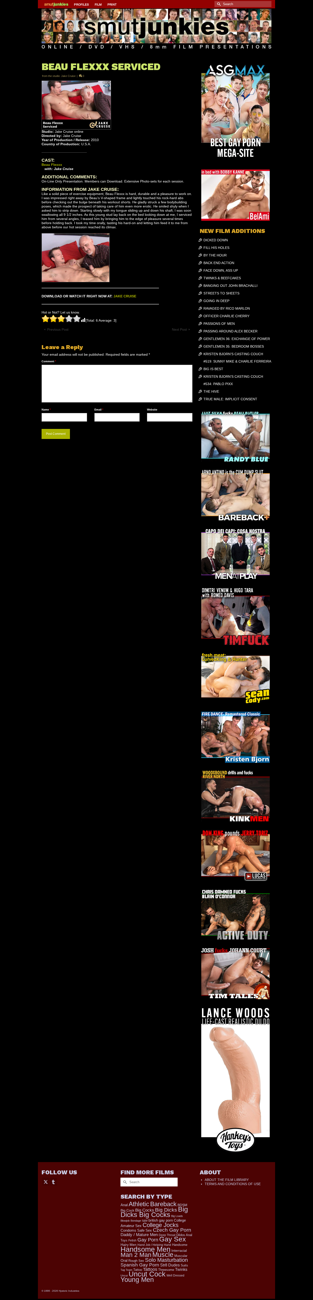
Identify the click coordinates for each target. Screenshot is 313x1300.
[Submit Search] (218, 4)
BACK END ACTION (218, 263)
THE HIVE (211, 391)
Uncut (124, 1275)
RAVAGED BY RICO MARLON (226, 308)
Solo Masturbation (166, 1260)
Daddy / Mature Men (139, 1234)
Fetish (132, 1240)
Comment (49, 361)
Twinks (181, 1269)
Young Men (137, 1279)
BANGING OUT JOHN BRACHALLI (230, 286)
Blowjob (125, 1220)
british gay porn (160, 1220)
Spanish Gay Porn (140, 1264)
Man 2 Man (136, 1254)
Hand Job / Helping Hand (154, 1245)
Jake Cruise (68, 75)
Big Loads (177, 1216)
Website (152, 409)
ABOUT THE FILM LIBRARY (227, 1180)
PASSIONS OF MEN (219, 324)
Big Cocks (144, 1210)
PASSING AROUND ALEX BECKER (230, 331)
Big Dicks (166, 1210)
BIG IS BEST (213, 369)
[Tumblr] (53, 1181)
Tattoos (150, 1269)
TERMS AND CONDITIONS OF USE (233, 1184)
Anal (124, 1205)
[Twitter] (45, 1181)
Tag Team (126, 1269)
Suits (184, 1265)
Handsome (179, 1245)
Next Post (179, 329)
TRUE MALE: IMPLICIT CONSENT (230, 399)
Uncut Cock (147, 1274)
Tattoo (137, 1270)
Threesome (166, 1270)
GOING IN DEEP (216, 301)
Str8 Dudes (170, 1265)
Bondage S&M (139, 1220)
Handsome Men (145, 1249)
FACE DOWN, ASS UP (220, 270)
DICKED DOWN (215, 240)
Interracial (179, 1250)
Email (98, 409)
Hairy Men (128, 1245)
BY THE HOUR (215, 255)
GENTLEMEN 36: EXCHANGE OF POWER (236, 339)
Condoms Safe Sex (136, 1230)
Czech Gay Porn (172, 1230)
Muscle (162, 1254)
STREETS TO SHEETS (221, 293)
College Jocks (161, 1225)
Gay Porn (147, 1239)
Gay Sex (172, 1239)
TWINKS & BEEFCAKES (222, 278)
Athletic (139, 1204)
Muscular (180, 1256)
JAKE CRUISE (124, 296)
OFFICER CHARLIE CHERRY (226, 316)
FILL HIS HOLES (216, 248)
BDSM (182, 1205)
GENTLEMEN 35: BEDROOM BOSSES (233, 346)
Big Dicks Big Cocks (154, 1211)
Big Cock (127, 1210)
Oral (124, 1261)
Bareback (163, 1204)
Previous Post (57, 329)
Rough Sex (136, 1261)
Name (46, 409)
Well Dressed (175, 1275)
